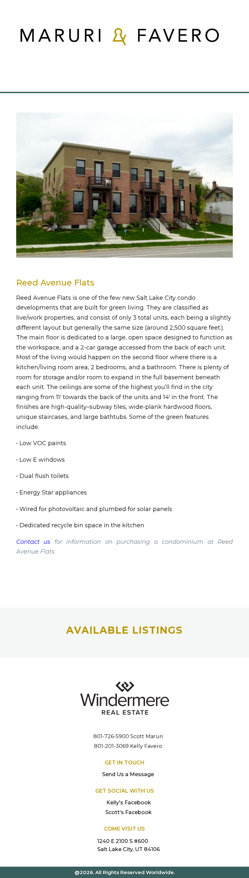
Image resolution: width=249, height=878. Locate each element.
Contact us (33, 541)
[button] (124, 83)
